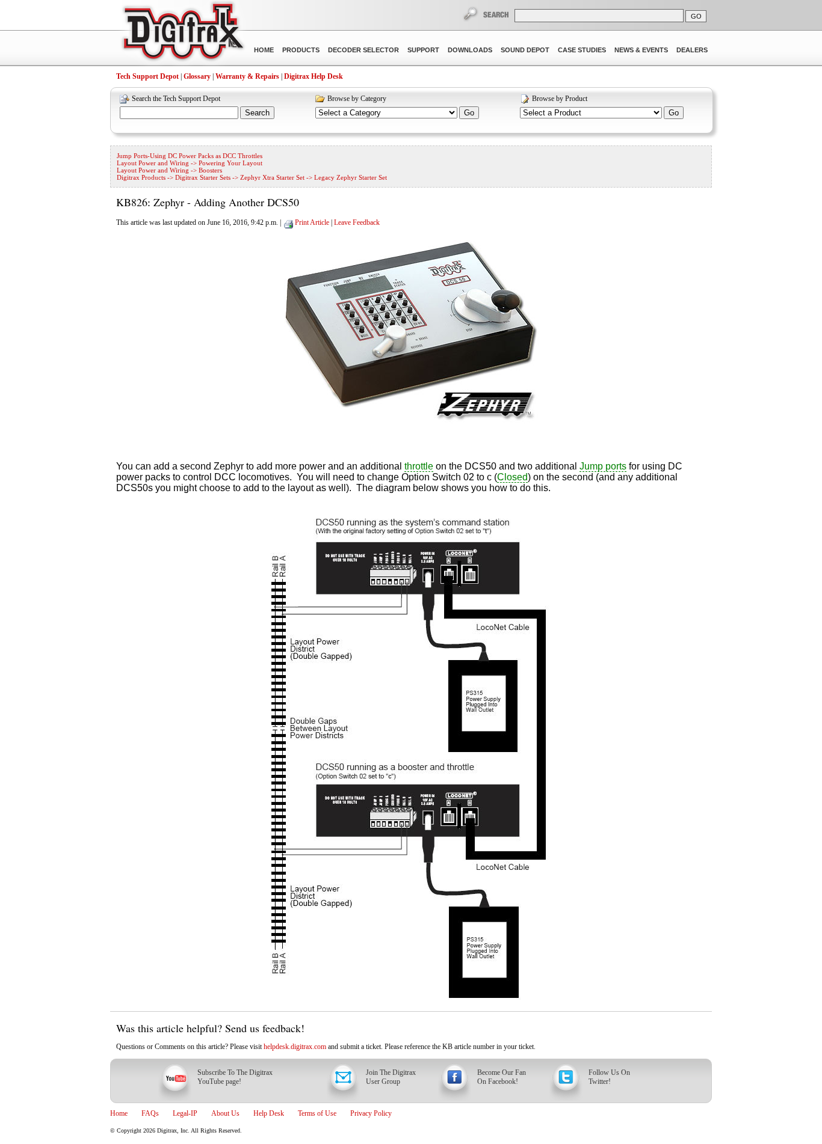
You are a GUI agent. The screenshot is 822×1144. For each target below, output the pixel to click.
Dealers (692, 50)
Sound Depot (525, 50)
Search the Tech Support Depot (176, 98)
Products (301, 50)
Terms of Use (317, 1113)
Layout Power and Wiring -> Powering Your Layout (189, 163)
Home (264, 50)
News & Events (641, 50)
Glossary (197, 76)
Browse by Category (356, 98)
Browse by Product (559, 98)
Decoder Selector (363, 50)
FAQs (150, 1113)
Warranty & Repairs (247, 76)
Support (423, 50)
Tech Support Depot (147, 76)
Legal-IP (185, 1113)
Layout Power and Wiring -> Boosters (169, 170)
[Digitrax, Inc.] (182, 33)
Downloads (470, 50)
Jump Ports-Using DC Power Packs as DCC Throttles (189, 155)
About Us (225, 1113)
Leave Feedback (357, 222)
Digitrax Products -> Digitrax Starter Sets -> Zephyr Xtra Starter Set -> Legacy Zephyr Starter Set (252, 177)
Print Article (312, 222)
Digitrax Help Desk (313, 76)
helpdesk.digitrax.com (295, 1046)
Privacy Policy (371, 1113)
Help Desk (268, 1113)
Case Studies (582, 50)
